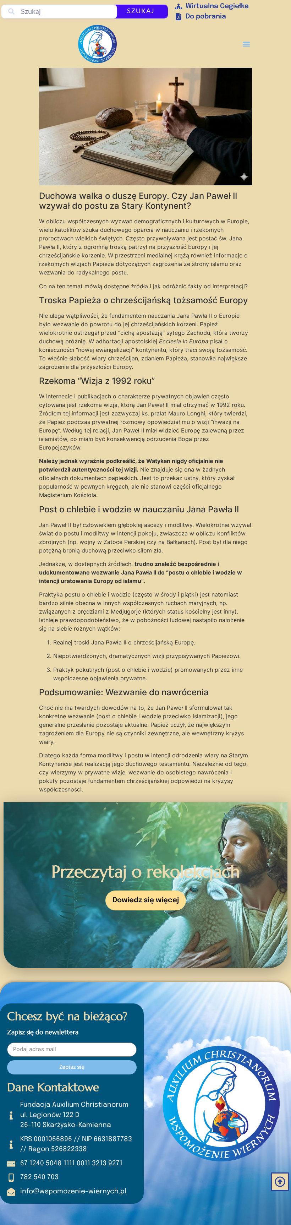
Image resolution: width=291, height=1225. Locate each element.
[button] (246, 44)
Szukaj (141, 11)
